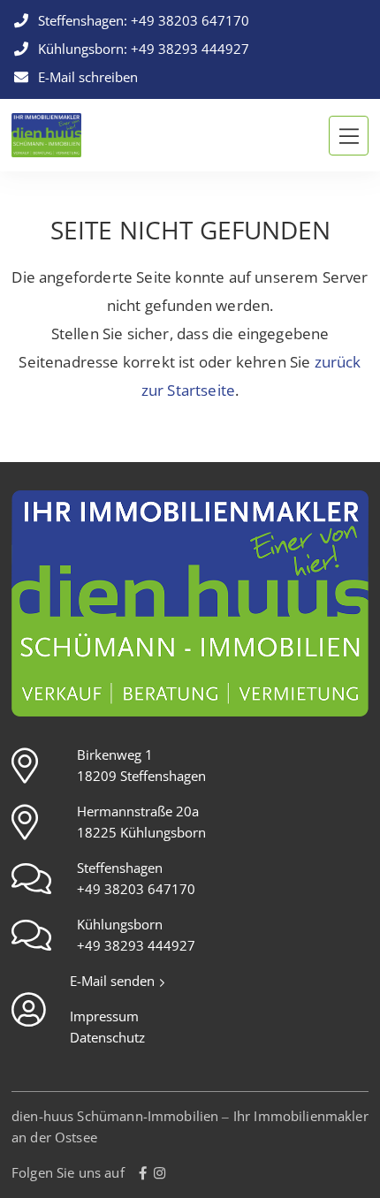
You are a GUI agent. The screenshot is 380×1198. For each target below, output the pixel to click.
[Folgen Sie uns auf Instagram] (159, 1173)
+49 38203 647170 (190, 21)
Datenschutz (107, 1038)
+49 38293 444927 (190, 49)
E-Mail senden (114, 981)
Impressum (104, 1017)
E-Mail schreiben (86, 78)
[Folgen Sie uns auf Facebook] (143, 1173)
